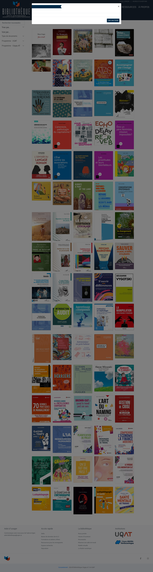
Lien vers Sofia (113, 20)
